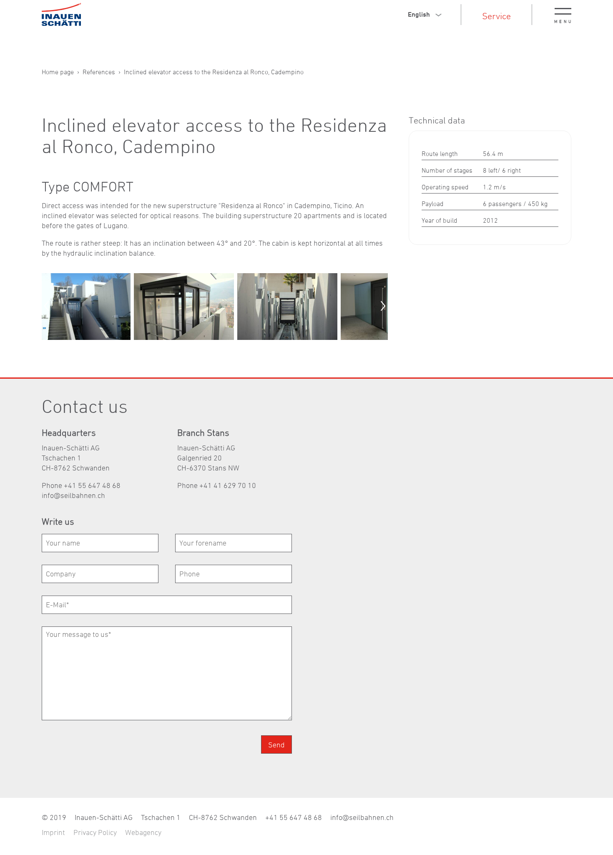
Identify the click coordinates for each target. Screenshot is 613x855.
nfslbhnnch (74, 495)
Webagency (143, 832)
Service (496, 16)
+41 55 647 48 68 (293, 817)
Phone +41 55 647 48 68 (81, 485)
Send (276, 744)
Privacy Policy (95, 832)
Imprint (53, 832)
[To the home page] (61, 14)
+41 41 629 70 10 (227, 485)
